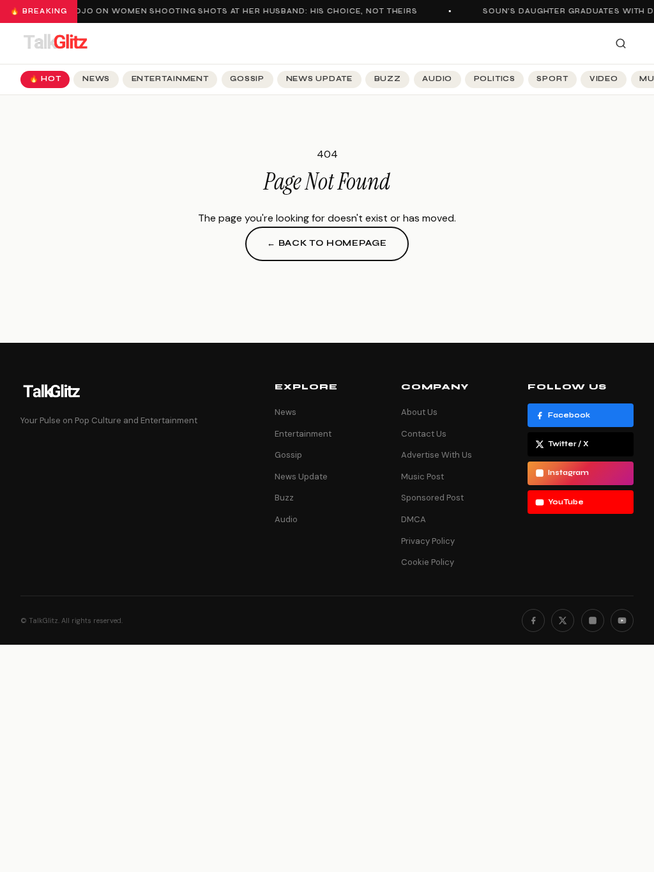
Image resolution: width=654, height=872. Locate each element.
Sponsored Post (432, 497)
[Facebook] (533, 620)
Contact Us (423, 433)
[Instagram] (592, 620)
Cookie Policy (427, 562)
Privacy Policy (428, 541)
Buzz (387, 79)
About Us (419, 412)
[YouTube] (622, 620)
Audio (437, 79)
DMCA (413, 519)
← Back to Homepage (327, 243)
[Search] (621, 43)
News (96, 79)
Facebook (569, 415)
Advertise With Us (436, 454)
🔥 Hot (45, 79)
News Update (319, 79)
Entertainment (170, 79)
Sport (552, 79)
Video (603, 79)
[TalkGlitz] (54, 43)
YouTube (566, 502)
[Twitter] (562, 620)
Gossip (247, 79)
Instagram (568, 473)
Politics (494, 79)
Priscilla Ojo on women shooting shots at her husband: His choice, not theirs (221, 11)
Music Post (422, 476)
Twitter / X (568, 444)
